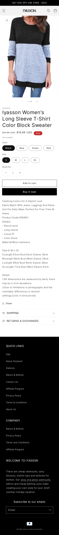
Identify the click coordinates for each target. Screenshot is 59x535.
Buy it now (29, 191)
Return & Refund (15, 375)
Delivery (10, 368)
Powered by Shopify (35, 529)
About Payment (14, 361)
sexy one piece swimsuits (35, 479)
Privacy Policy (13, 395)
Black (8, 148)
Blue (22, 148)
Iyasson (25, 529)
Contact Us (12, 382)
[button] (3, 10)
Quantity (6, 167)
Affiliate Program (15, 388)
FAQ (8, 354)
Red (49, 148)
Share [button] (9, 303)
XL (35, 160)
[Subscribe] (49, 510)
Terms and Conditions (17, 442)
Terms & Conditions (16, 402)
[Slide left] (22, 101)
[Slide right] (37, 101)
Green (35, 148)
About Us (11, 409)
